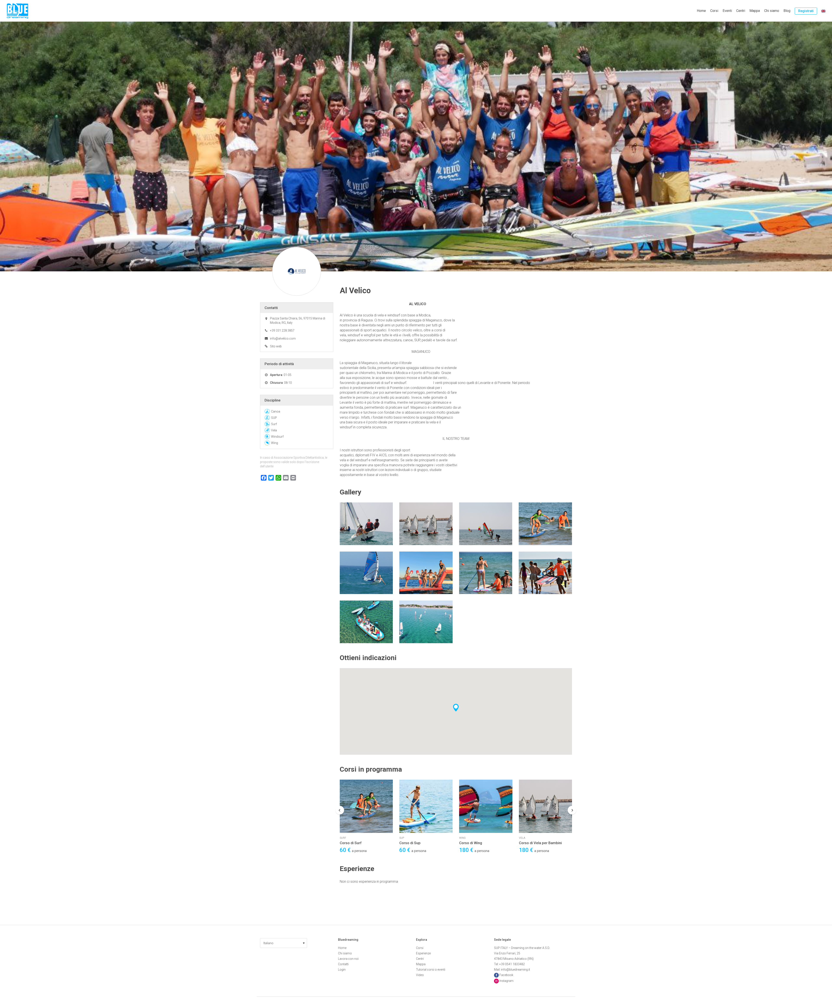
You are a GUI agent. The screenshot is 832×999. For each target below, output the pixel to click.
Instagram (506, 981)
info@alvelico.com (283, 338)
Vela (462, 837)
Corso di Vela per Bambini (480, 843)
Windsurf (277, 436)
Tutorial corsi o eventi (430, 969)
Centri (740, 11)
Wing (403, 837)
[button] (283, 943)
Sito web (276, 346)
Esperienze (423, 953)
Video (420, 975)
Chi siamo (771, 11)
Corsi (714, 11)
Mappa (754, 11)
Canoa (275, 411)
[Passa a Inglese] (823, 11)
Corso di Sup (350, 843)
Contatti (343, 964)
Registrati (806, 11)
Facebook (506, 975)
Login (342, 969)
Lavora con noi (348, 958)
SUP (342, 837)
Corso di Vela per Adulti (538, 843)
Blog (786, 11)
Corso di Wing (411, 843)
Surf (274, 424)
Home (701, 11)
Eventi (727, 11)
